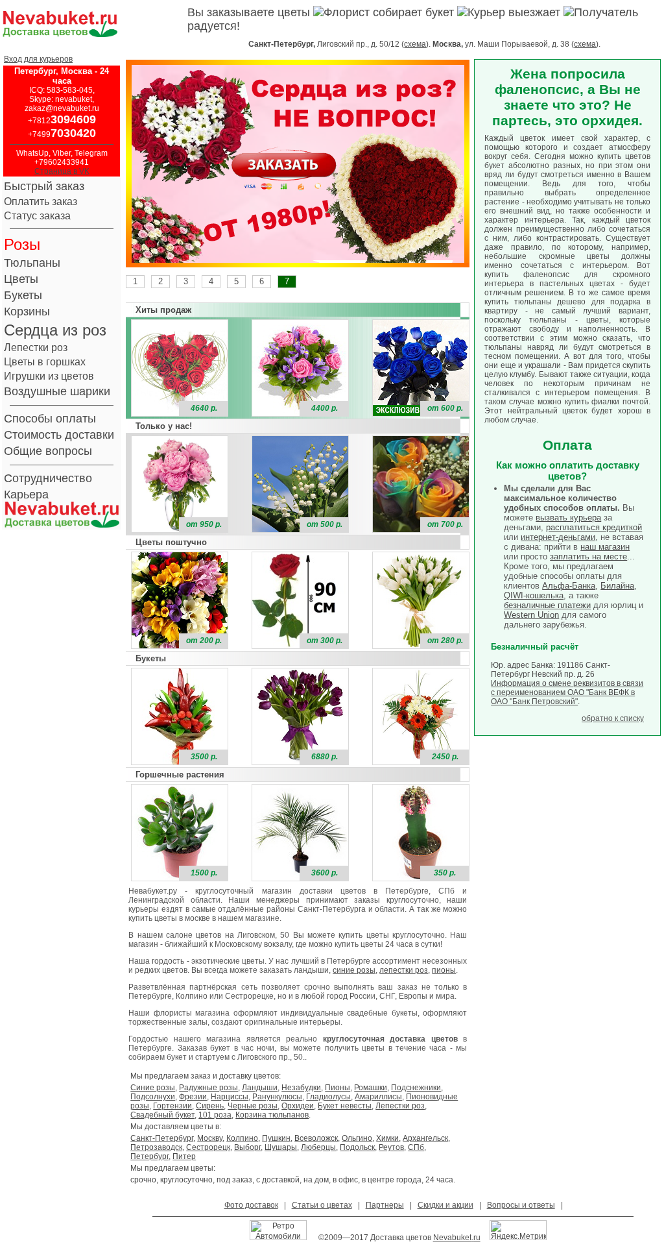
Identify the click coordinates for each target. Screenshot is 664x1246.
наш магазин (605, 547)
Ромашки (370, 1087)
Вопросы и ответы (521, 1205)
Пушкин (276, 1138)
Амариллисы (378, 1096)
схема (415, 44)
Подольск (357, 1147)
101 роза (214, 1114)
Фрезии (193, 1096)
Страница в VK (61, 171)
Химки (387, 1138)
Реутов (391, 1147)
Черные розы (253, 1105)
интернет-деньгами (558, 537)
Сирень (210, 1105)
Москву (209, 1138)
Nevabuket (452, 1237)
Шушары (281, 1147)
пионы (444, 970)
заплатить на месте (588, 556)
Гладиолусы (328, 1096)
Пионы (337, 1087)
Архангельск (425, 1138)
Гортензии (172, 1105)
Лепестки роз (400, 1105)
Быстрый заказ (44, 186)
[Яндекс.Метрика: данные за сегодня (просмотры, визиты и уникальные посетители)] (518, 1230)
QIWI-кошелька (533, 595)
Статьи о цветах (322, 1205)
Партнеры (385, 1205)
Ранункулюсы (277, 1096)
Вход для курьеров (38, 59)
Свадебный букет (162, 1114)
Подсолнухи (152, 1096)
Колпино (242, 1138)
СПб (416, 1147)
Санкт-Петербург (161, 1138)
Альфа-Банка (568, 586)
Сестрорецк (208, 1147)
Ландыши (260, 1087)
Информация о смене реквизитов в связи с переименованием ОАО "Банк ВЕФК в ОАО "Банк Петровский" (567, 692)
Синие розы (152, 1087)
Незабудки (301, 1087)
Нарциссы (229, 1096)
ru (476, 1237)
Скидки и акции (445, 1205)
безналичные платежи (547, 605)
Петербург (149, 1156)
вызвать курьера (568, 517)
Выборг (247, 1147)
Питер (184, 1156)
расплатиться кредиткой (594, 527)
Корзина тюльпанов (272, 1114)
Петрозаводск (156, 1147)
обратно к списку (613, 718)
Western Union (531, 615)
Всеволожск (316, 1138)
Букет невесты (345, 1105)
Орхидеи (297, 1105)
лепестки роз (403, 970)
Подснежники (416, 1087)
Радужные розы (208, 1087)
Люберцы (318, 1147)
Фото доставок (251, 1205)
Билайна (617, 586)
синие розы (354, 970)
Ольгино (357, 1138)
